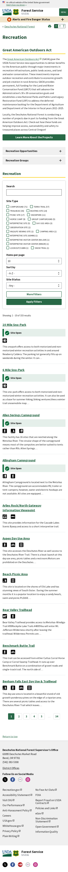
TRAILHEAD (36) (17, 210)
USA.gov (7, 820)
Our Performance (12, 805)
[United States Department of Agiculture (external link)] (8, 12)
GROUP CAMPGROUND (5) (43, 219)
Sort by (10, 267)
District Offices (11, 768)
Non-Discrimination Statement (46, 820)
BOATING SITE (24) (38, 210)
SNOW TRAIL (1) (42, 248)
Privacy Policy (10, 831)
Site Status (13, 279)
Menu (63, 12)
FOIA (38, 795)
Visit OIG (7, 800)
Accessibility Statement (16, 795)
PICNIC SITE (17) (17, 215)
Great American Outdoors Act (23, 59)
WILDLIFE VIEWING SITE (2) (22, 231)
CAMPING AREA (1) (48, 231)
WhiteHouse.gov (12, 826)
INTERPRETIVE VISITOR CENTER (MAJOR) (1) (29, 239)
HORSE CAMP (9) (17, 219)
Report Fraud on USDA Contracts (48, 801)
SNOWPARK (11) (38, 215)
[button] (50, 26)
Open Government (45, 826)
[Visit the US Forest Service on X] (5, 864)
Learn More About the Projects (34, 137)
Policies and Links (45, 808)
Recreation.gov (11, 790)
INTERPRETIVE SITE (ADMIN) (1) (24, 235)
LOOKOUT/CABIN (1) (19, 248)
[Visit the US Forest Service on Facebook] (12, 864)
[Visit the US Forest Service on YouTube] (20, 864)
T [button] (56, 26)
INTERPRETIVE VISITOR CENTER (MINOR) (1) (29, 243)
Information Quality (46, 831)
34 (56, 716)
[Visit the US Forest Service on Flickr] (27, 864)
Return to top (10, 736)
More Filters (34, 294)
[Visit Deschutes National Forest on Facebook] (12, 779)
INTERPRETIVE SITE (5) (20, 223)
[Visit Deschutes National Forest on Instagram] (27, 779)
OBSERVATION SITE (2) (20, 227)
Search (10, 186)
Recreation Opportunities (21, 151)
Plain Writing (10, 836)
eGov (38, 813)
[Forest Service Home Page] (16, 12)
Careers (7, 815)
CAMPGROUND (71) (19, 206)
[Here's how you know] (34, 4)
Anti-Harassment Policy (16, 810)
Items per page (15, 255)
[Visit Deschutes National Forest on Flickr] (20, 779)
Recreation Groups (17, 160)
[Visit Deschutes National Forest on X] (5, 779)
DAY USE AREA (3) (44, 223)
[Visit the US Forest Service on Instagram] (35, 864)
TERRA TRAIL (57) (41, 206)
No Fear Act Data (44, 790)
